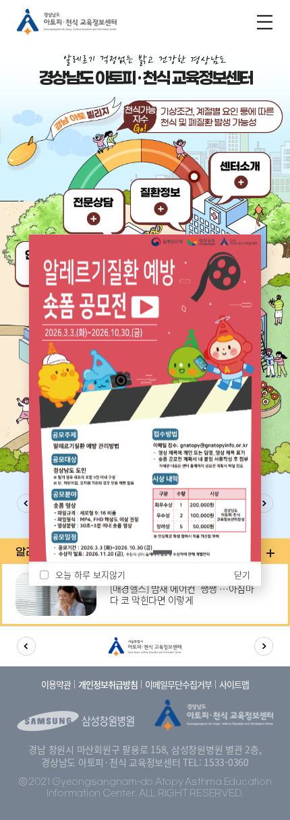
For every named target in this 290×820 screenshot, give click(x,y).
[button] (140, 552)
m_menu (265, 22)
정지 (121, 552)
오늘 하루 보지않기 (90, 574)
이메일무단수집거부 (178, 684)
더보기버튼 (270, 553)
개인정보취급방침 (108, 684)
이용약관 (56, 684)
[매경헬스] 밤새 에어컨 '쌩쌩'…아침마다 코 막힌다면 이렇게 (182, 594)
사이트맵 (234, 684)
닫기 (242, 573)
